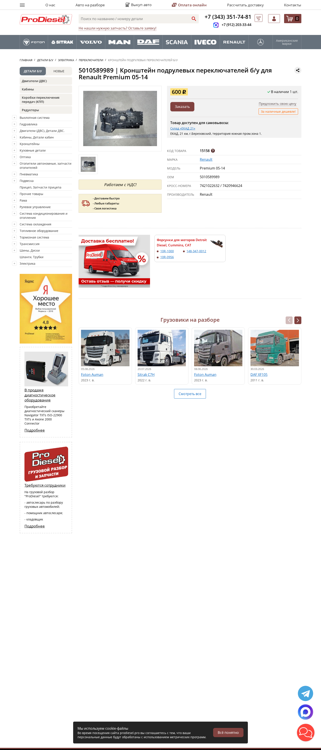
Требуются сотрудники (45, 485)
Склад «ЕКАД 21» (182, 128)
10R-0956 (167, 257)
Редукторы (30, 110)
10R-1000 (167, 251)
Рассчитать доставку (245, 4)
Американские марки (287, 42)
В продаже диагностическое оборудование (39, 395)
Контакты (292, 4)
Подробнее (34, 430)
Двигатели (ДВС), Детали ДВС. (42, 131)
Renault (206, 159)
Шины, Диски (30, 250)
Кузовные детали (33, 150)
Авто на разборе (90, 4)
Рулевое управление (35, 207)
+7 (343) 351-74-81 (228, 16)
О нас (50, 4)
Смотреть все (190, 393)
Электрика (27, 263)
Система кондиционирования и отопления (43, 215)
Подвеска (27, 181)
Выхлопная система (35, 118)
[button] (297, 320)
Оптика (25, 157)
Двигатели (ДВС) (34, 81)
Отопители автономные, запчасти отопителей (45, 165)
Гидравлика (28, 124)
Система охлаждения (35, 224)
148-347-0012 (196, 251)
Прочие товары (31, 194)
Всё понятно (228, 732)
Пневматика (29, 174)
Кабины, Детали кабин (37, 137)
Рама (23, 200)
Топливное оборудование (39, 231)
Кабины (28, 89)
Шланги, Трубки (31, 257)
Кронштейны (30, 144)
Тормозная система (34, 237)
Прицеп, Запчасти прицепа (40, 187)
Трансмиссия (30, 244)
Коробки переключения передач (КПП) (40, 99)
